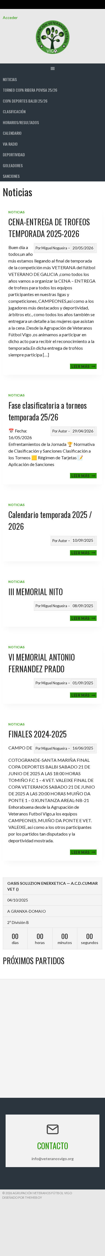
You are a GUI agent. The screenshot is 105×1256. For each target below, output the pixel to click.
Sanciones (11, 176)
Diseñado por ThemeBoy (22, 1197)
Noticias (10, 79)
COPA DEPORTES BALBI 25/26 (25, 101)
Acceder (10, 17)
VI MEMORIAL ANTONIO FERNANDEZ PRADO (41, 663)
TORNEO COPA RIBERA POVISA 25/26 (30, 90)
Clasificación (14, 111)
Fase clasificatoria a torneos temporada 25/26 (47, 411)
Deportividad (14, 154)
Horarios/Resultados (21, 122)
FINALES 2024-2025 (37, 734)
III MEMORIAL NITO (35, 591)
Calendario (12, 133)
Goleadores (13, 165)
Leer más (84, 366)
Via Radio (10, 144)
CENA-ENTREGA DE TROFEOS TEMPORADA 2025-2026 (49, 227)
